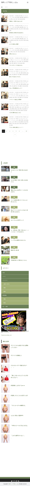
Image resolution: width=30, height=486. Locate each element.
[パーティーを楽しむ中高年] (4, 95)
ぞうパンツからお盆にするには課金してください (19, 346)
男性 (12, 19)
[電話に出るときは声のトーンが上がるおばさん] (5, 190)
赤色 (12, 110)
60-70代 (20, 15)
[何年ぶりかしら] (4, 51)
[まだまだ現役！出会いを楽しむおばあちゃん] (5, 180)
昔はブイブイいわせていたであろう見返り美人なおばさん (19, 211)
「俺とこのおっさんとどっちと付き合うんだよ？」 (19, 376)
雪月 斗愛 (17, 19)
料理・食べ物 (22, 61)
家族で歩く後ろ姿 (15, 250)
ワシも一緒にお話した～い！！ (16, 127)
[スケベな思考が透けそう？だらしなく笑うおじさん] (5, 200)
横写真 (25, 17)
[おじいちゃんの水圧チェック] (5, 220)
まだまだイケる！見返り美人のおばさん (19, 171)
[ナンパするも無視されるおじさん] (5, 240)
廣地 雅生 (22, 17)
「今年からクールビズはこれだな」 (19, 425)
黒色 (24, 19)
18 (26, 131)
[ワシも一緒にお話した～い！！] (4, 119)
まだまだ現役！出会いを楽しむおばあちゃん (19, 181)
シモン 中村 (15, 71)
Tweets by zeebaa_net (6, 335)
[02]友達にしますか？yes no (18, 385)
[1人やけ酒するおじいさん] (4, 106)
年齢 (5, 299)
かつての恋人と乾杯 (13, 44)
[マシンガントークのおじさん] (4, 60)
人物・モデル (7, 284)
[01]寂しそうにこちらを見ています (19, 395)
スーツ (18, 59)
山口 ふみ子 (16, 61)
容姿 (5, 291)
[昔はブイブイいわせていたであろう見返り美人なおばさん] (5, 210)
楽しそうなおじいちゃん (14, 76)
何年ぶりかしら (12, 54)
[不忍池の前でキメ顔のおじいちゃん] (5, 260)
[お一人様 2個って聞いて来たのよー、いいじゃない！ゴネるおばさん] (5, 230)
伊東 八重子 (26, 59)
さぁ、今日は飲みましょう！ (15, 88)
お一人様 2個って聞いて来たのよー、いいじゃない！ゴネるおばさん (20, 231)
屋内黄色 (4, 295)
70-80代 (24, 58)
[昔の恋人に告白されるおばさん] (4, 28)
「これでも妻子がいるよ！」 (18, 435)
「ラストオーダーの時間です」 (18, 405)
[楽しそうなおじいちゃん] (4, 72)
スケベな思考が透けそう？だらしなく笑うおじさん (19, 201)
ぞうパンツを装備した (16, 355)
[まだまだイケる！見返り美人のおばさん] (5, 170)
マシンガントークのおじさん (15, 65)
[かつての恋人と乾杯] (4, 39)
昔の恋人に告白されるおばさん (16, 32)
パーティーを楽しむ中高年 (15, 99)
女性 (16, 17)
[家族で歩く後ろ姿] (5, 250)
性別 (5, 302)
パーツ (4, 276)
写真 (5, 287)
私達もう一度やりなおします (15, 21)
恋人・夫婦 (5, 306)
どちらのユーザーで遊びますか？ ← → (19, 366)
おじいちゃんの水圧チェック (17, 220)
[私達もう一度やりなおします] (4, 18)
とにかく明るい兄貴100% (17, 415)
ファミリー (5, 280)
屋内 (18, 17)
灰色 (15, 28)
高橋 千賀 (23, 110)
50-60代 (17, 15)
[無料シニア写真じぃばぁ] (9, 2)
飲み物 (21, 19)
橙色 (16, 108)
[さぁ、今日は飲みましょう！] (4, 83)
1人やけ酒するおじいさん (15, 112)
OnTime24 (6, 332)
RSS (18, 481)
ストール (24, 15)
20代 (3, 272)
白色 (14, 19)
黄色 (26, 110)
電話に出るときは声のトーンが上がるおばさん (19, 191)
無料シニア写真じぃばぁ (14, 483)
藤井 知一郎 (16, 63)
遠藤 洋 (20, 74)
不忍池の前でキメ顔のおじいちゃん (19, 260)
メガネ (13, 17)
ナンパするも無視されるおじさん (18, 240)
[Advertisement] (13, 148)
